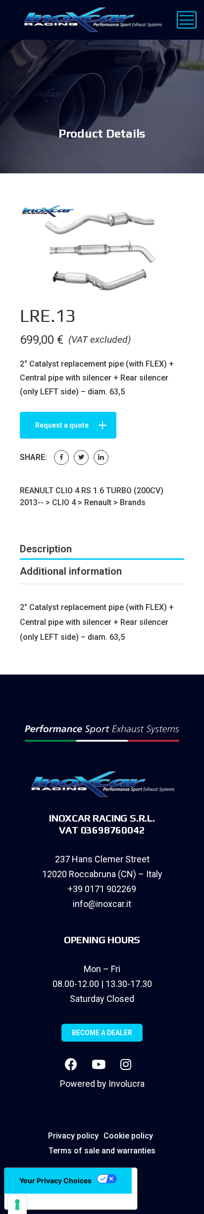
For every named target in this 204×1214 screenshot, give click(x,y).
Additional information (71, 571)
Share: (33, 457)
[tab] (102, 549)
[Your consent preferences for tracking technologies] (17, 1204)
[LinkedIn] (101, 457)
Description (46, 549)
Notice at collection (49, 1202)
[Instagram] (125, 1064)
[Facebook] (61, 457)
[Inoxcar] (91, 19)
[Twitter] (81, 457)
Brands (133, 502)
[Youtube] (98, 1064)
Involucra (126, 1083)
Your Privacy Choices (55, 1180)
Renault (97, 502)
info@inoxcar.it (102, 904)
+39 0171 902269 (102, 889)
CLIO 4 (64, 502)
